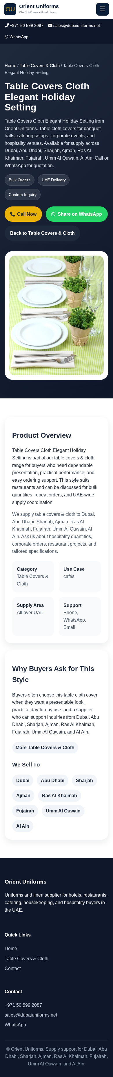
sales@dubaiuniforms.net (76, 25)
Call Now (27, 214)
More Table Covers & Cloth (45, 747)
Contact (13, 968)
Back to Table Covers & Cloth (42, 233)
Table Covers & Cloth (40, 65)
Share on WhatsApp (80, 214)
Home (10, 65)
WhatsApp (18, 36)
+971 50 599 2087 (26, 25)
